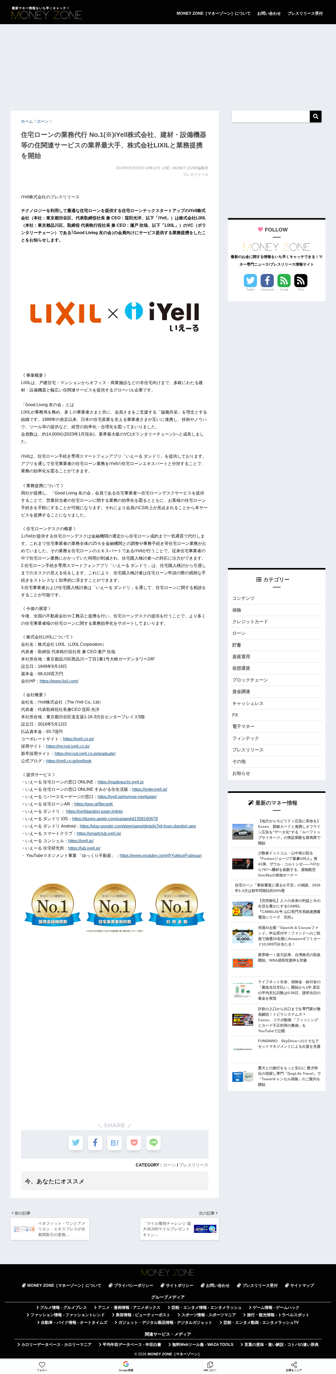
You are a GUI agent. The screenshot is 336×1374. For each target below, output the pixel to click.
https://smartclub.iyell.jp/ (99, 833)
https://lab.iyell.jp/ (84, 848)
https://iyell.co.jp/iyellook (68, 761)
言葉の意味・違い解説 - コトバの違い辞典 (281, 1344)
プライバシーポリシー (133, 1285)
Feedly (284, 289)
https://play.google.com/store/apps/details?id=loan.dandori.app (138, 826)
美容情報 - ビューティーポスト (143, 1315)
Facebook (267, 289)
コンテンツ (243, 598)
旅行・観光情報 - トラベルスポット (278, 1315)
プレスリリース (193, 1165)
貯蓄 (236, 645)
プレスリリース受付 (305, 13)
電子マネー (243, 726)
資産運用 (241, 656)
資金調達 (241, 691)
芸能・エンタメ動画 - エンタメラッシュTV (261, 1322)
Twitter (250, 289)
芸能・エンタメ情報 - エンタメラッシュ (206, 1307)
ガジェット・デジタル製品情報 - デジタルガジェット (165, 1322)
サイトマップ (302, 1285)
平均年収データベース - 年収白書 (132, 1344)
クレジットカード (250, 621)
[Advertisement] (168, 65)
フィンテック (245, 738)
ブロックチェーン (250, 680)
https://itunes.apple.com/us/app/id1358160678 (115, 819)
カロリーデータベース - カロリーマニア (56, 1344)
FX (235, 714)
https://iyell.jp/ (80, 841)
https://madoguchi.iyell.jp (121, 782)
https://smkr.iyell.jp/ (149, 789)
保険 (236, 610)
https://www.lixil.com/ (59, 681)
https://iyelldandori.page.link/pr (94, 811)
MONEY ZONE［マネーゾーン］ (175, 1354)
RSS (301, 289)
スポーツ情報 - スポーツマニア (208, 1315)
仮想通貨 (241, 668)
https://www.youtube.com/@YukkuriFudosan (161, 855)
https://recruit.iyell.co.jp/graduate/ (85, 753)
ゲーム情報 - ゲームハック (276, 1307)
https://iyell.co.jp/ (78, 739)
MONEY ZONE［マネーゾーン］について (214, 13)
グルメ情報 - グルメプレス (63, 1307)
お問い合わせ (269, 13)
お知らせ (241, 773)
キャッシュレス (248, 703)
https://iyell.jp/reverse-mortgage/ (127, 796)
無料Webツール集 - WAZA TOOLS (202, 1344)
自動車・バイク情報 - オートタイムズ (74, 1322)
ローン (169, 1165)
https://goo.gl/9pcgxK (93, 804)
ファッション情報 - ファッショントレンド (67, 1315)
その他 (239, 761)
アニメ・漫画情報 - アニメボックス (129, 1307)
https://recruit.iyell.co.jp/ (68, 746)
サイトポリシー (179, 1285)
